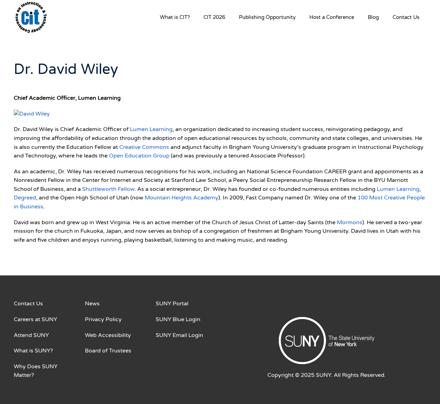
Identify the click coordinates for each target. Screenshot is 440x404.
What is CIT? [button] (175, 17)
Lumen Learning (151, 129)
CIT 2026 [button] (214, 17)
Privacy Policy (103, 319)
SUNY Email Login (179, 335)
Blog (373, 17)
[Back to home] (31, 17)
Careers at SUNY (35, 319)
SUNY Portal (172, 303)
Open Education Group (139, 155)
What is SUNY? (33, 350)
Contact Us (406, 17)
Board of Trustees (108, 350)
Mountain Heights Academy (181, 197)
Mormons (349, 222)
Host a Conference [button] (331, 17)
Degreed (25, 197)
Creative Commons (144, 147)
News (92, 303)
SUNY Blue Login (178, 319)
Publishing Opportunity (267, 17)
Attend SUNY (31, 335)
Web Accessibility (108, 335)
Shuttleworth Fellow (108, 189)
